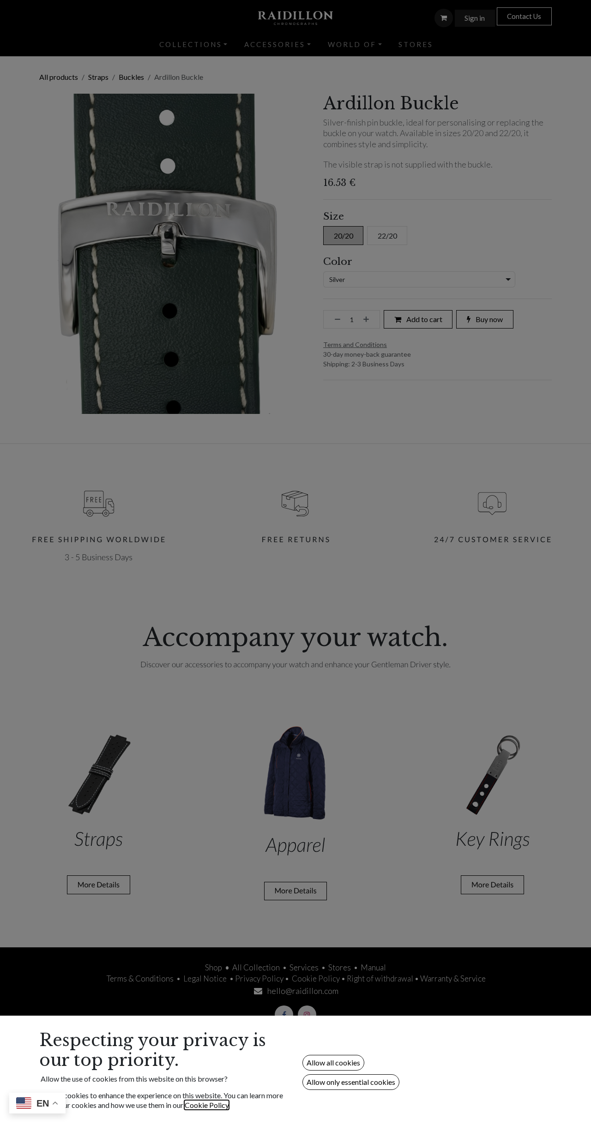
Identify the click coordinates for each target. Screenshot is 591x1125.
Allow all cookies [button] (333, 1062)
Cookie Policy (207, 1105)
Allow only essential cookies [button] (351, 1081)
